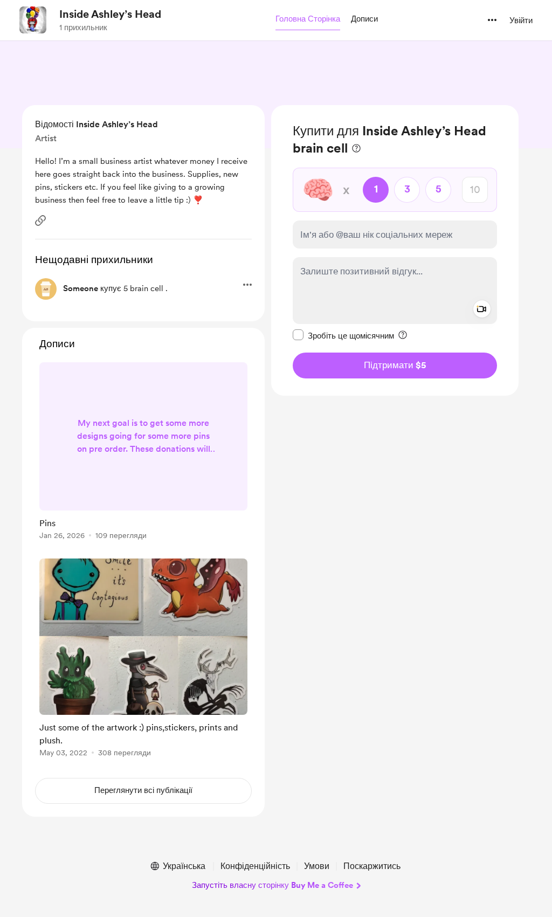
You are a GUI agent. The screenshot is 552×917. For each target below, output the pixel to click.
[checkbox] (343, 335)
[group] (143, 453)
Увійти (521, 20)
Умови (316, 866)
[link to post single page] (143, 453)
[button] (307, 19)
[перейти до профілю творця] (32, 19)
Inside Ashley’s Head (110, 14)
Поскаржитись (372, 866)
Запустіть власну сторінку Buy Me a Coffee (272, 885)
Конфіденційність (255, 866)
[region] (395, 250)
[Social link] (40, 220)
